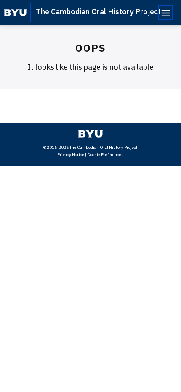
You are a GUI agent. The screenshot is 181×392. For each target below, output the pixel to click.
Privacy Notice (70, 154)
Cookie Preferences (105, 154)
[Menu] (165, 12)
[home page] (15, 12)
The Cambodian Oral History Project (98, 11)
